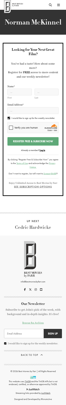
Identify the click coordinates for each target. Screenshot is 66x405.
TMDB (28, 381)
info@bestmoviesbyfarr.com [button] (33, 281)
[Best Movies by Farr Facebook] (25, 289)
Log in (42, 150)
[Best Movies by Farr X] (30, 289)
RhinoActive (46, 399)
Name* (11, 86)
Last (36, 98)
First (9, 98)
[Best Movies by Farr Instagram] (35, 289)
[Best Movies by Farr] (13, 5)
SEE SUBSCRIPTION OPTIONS (33, 186)
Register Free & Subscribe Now (33, 141)
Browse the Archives (33, 323)
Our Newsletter (33, 304)
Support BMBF (50, 173)
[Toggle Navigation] (58, 5)
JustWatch (45, 393)
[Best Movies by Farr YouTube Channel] (41, 289)
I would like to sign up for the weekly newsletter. (33, 118)
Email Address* (15, 104)
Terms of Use (22, 163)
